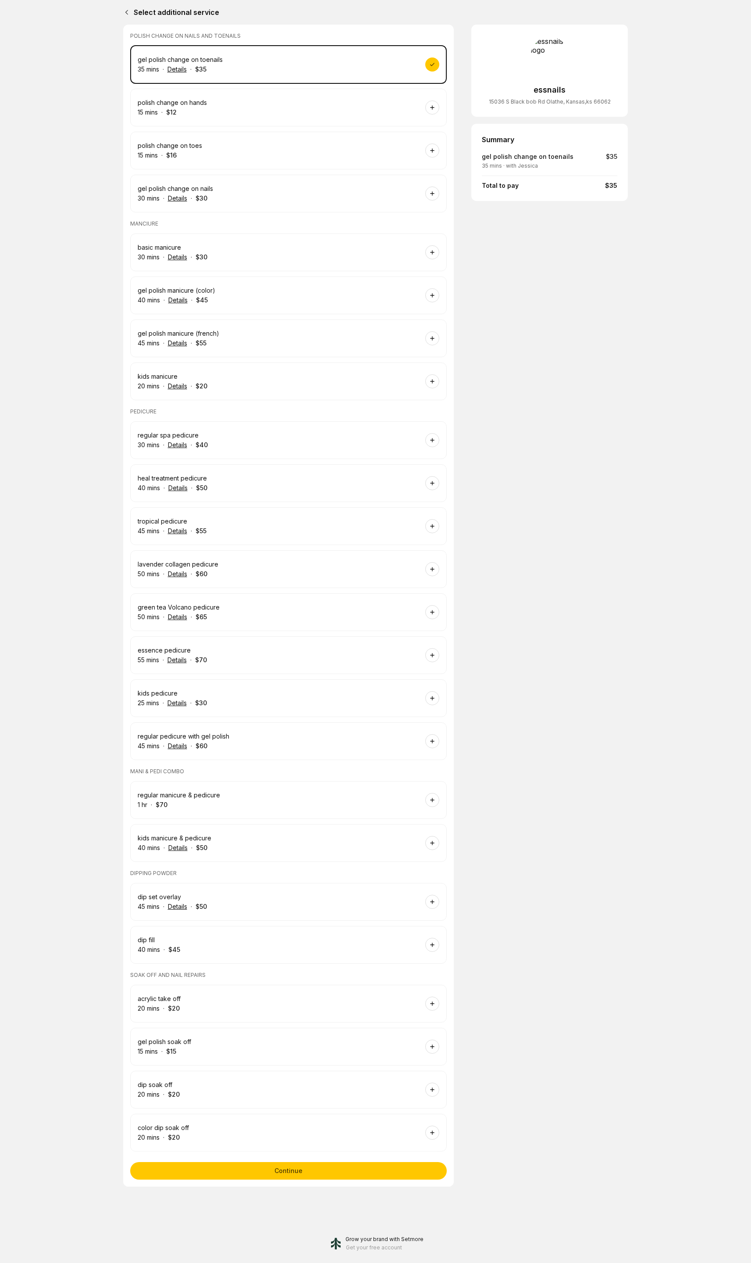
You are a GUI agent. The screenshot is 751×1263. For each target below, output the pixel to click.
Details (177, 69)
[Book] (432, 64)
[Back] (125, 12)
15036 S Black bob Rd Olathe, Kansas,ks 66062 (550, 101)
